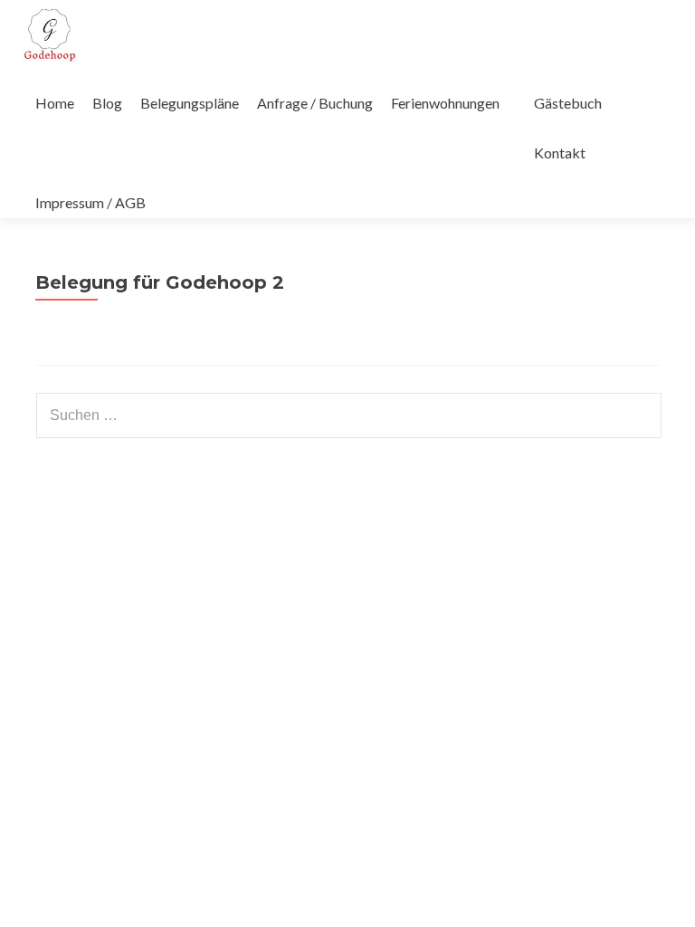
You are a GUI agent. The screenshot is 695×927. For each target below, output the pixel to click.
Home (54, 102)
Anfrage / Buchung (315, 102)
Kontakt (560, 152)
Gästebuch (568, 102)
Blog (107, 102)
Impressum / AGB (90, 202)
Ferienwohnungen (445, 102)
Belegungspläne (189, 102)
